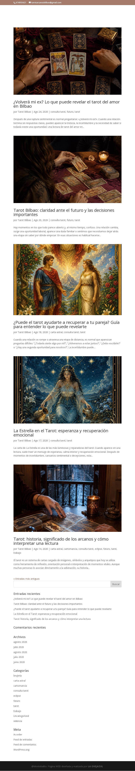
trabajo (17, 552)
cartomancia (70, 548)
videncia (18, 721)
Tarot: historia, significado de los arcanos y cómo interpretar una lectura (61, 541)
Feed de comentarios (25, 744)
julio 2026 (19, 647)
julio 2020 (19, 657)
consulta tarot (58, 111)
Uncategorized (21, 715)
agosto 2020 (20, 652)
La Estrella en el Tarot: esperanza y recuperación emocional (61, 433)
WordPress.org (21, 749)
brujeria (18, 675)
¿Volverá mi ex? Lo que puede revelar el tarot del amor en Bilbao (67, 104)
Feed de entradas (23, 739)
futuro (70, 111)
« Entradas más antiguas (27, 578)
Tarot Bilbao (24, 111)
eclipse (98, 548)
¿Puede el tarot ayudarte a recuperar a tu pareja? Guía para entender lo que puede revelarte (67, 324)
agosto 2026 (20, 641)
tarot (77, 111)
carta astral (57, 332)
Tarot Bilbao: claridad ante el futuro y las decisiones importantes (64, 212)
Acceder (18, 734)
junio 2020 (19, 662)
